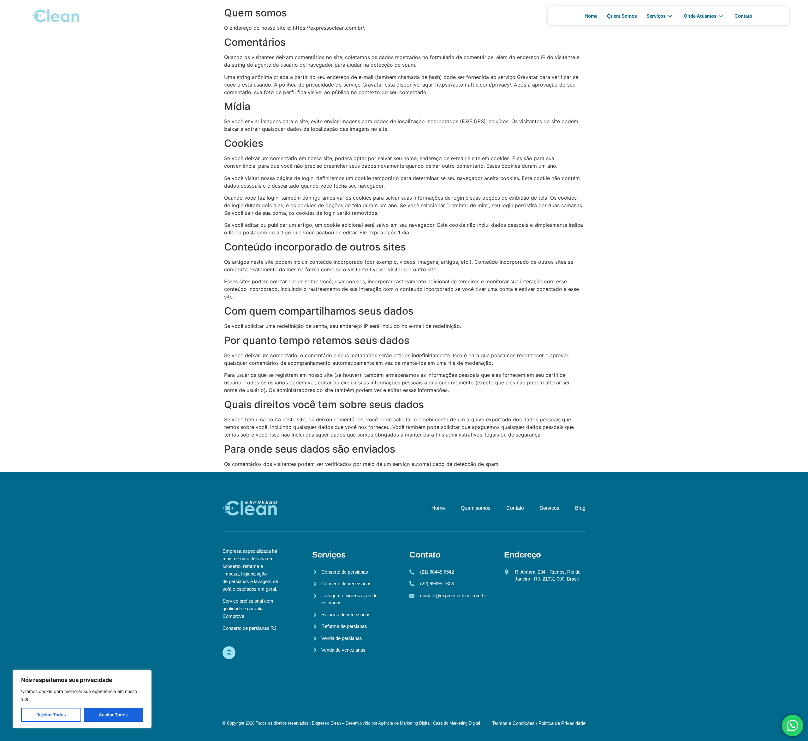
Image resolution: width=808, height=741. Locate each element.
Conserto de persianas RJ (249, 628)
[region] (82, 699)
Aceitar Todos (113, 714)
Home (591, 16)
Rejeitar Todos (51, 714)
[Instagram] (229, 652)
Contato (743, 16)
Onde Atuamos (700, 16)
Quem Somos (622, 16)
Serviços (656, 16)
